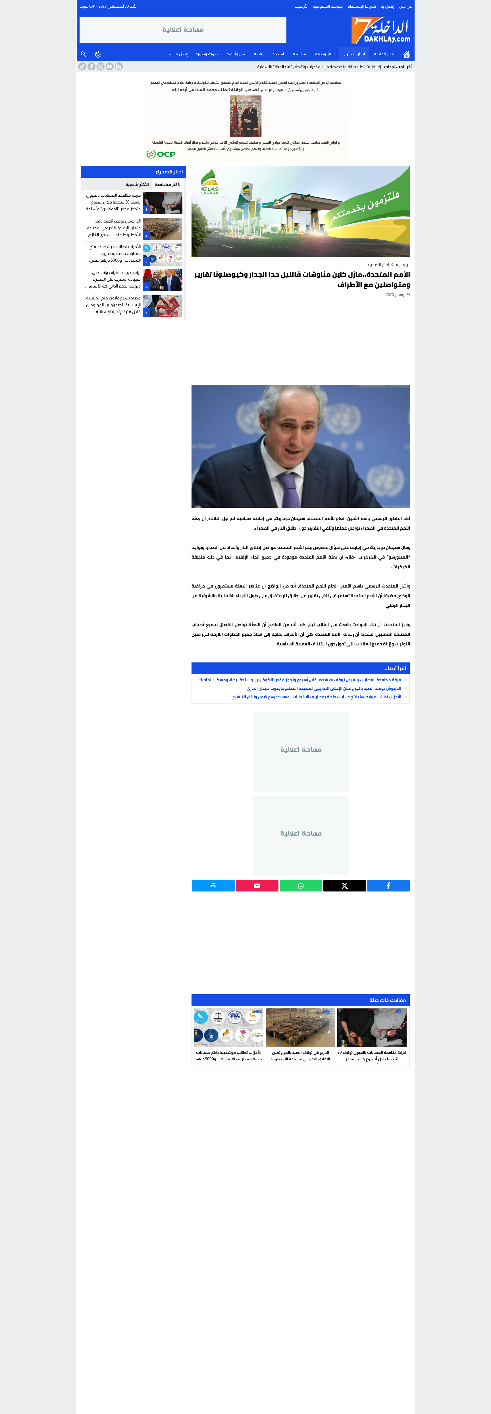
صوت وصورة (206, 54)
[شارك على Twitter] (345, 885)
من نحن (405, 6)
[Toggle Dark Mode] (98, 54)
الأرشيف (301, 6)
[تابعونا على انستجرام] (100, 66)
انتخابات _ (373, 66)
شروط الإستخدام (362, 6)
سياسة (299, 54)
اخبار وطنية (325, 54)
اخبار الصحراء (354, 54)
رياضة (259, 54)
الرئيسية (407, 54)
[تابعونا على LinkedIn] (118, 66)
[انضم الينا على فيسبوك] (90, 66)
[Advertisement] (301, 341)
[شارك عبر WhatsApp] (301, 885)
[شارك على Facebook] (388, 885)
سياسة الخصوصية (328, 6)
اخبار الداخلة (384, 54)
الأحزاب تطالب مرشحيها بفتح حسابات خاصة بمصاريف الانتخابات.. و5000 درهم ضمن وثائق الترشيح (316, 696)
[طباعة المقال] (213, 885)
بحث (83, 54)
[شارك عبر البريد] (257, 885)
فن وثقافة (235, 54)
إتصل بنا (387, 6)
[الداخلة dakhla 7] (349, 30)
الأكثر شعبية (137, 184)
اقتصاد (278, 54)
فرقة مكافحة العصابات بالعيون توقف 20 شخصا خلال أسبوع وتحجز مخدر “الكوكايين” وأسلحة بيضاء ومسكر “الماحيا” (300, 679)
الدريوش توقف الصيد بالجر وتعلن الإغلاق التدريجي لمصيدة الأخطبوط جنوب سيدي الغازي (323, 688)
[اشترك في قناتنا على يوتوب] (109, 66)
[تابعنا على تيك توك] (81, 66)
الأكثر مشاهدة (168, 184)
